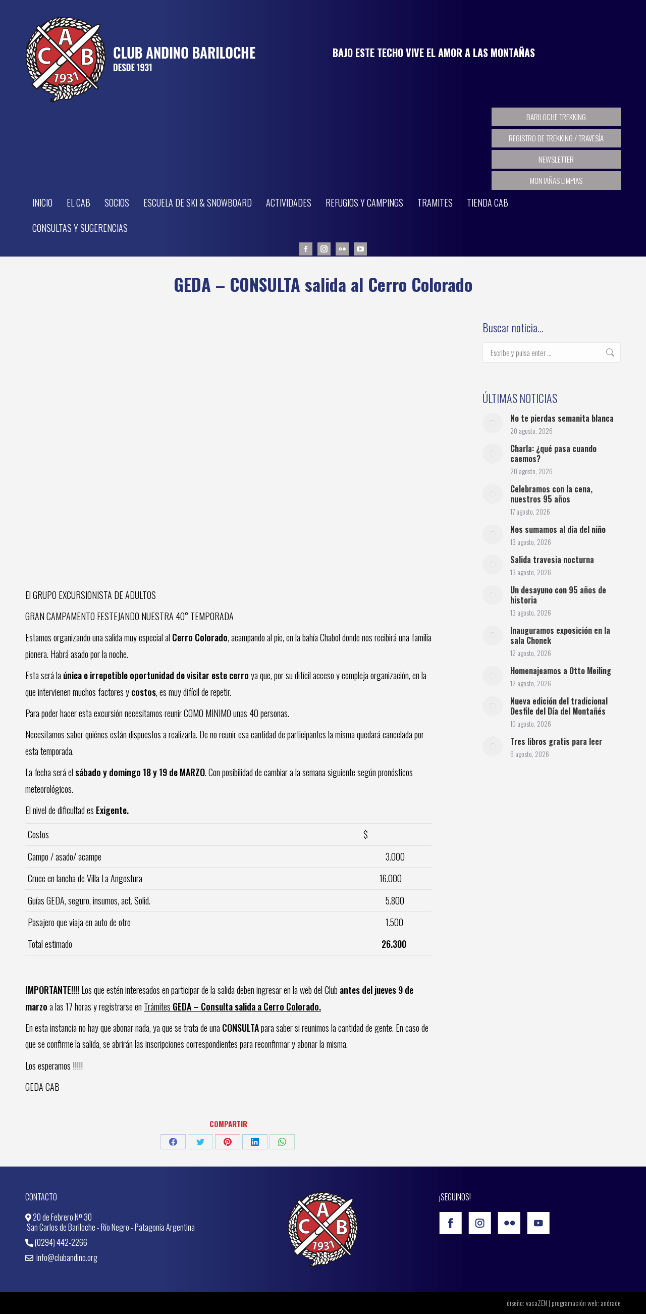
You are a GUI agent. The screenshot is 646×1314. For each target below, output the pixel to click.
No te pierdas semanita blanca (562, 418)
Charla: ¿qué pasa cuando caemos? (553, 453)
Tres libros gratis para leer (556, 741)
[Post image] (492, 423)
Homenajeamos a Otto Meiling (560, 671)
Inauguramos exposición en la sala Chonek (560, 635)
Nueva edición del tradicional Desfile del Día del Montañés (559, 706)
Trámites (232, 1006)
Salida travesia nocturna (552, 559)
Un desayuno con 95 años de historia (558, 595)
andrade (611, 1302)
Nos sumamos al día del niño (558, 529)
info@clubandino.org (66, 1257)
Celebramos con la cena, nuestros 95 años (551, 494)
